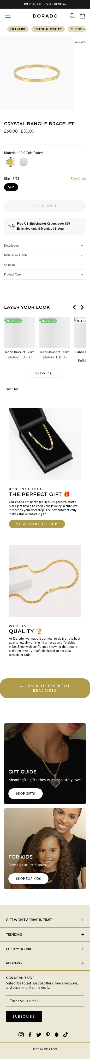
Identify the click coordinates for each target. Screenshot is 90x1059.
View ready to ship (37, 523)
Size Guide (78, 179)
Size (11, 179)
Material (23, 153)
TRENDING (14, 934)
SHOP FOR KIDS (28, 879)
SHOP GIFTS (25, 793)
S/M (11, 187)
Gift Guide (17, 29)
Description (11, 245)
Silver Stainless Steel (23, 162)
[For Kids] (45, 848)
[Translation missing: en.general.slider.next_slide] (82, 307)
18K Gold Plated (10, 162)
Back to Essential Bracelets (48, 688)
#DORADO (14, 963)
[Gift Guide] (45, 763)
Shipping (9, 265)
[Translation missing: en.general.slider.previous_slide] (74, 307)
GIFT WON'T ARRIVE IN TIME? (29, 920)
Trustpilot (11, 389)
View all (45, 373)
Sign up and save (20, 978)
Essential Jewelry (48, 29)
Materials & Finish (15, 255)
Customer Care (19, 949)
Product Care (12, 274)
